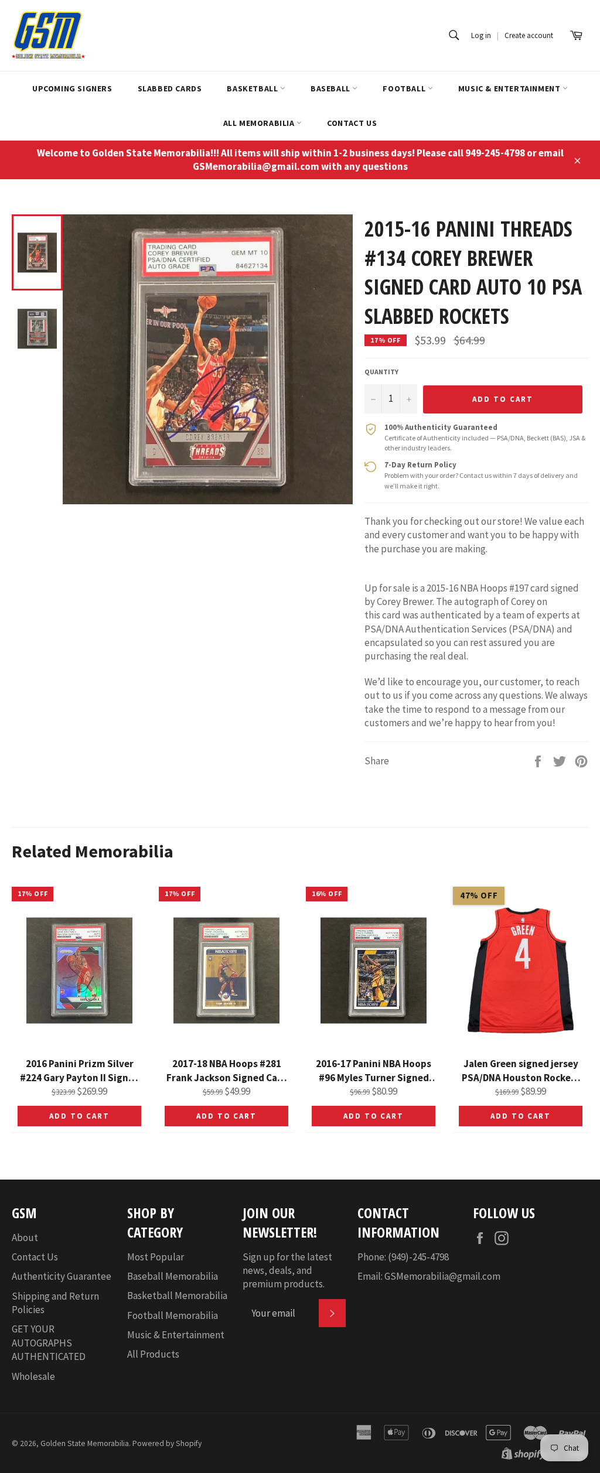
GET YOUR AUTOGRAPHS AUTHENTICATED (49, 1342)
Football (405, 88)
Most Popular (155, 1256)
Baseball (331, 88)
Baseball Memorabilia (172, 1276)
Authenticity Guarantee (61, 1276)
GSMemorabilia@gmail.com (442, 1276)
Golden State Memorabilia (84, 1443)
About (25, 1237)
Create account (528, 35)
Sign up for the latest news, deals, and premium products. (287, 1270)
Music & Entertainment (510, 88)
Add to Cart (79, 1116)
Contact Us (352, 123)
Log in (481, 35)
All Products (153, 1354)
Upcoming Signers (72, 88)
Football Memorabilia (172, 1315)
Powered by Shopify (167, 1443)
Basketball (253, 88)
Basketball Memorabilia (177, 1295)
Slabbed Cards (170, 88)
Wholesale (33, 1376)
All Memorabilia (260, 123)
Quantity (381, 371)
